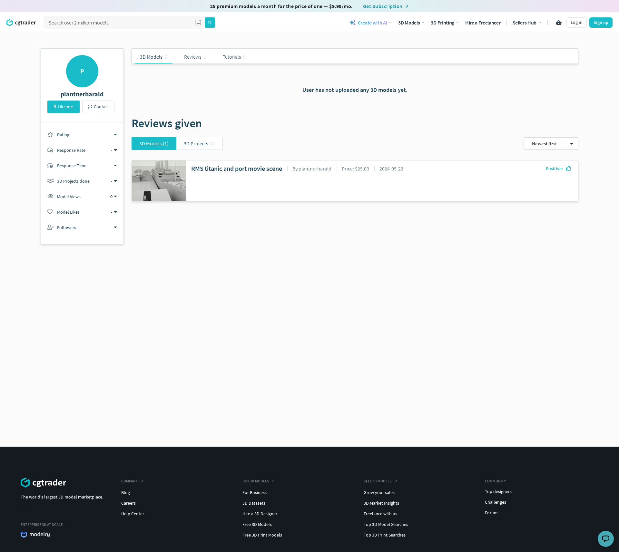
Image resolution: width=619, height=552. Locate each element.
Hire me (65, 107)
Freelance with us (380, 514)
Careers (128, 503)
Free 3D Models (257, 524)
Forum (491, 513)
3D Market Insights (381, 503)
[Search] (210, 22)
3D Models (154, 143)
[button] (198, 22)
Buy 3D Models (255, 481)
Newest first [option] (544, 143)
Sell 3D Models (378, 481)
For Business (254, 492)
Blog (125, 492)
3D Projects (199, 143)
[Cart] (559, 22)
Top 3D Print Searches (385, 535)
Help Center (132, 514)
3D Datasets (253, 503)
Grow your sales (379, 492)
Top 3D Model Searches (386, 524)
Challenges (495, 502)
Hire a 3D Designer (259, 514)
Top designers (498, 491)
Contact (101, 107)
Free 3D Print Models (262, 535)
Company (129, 481)
